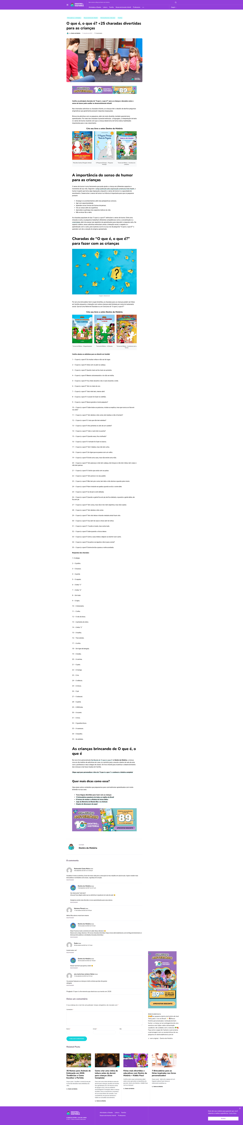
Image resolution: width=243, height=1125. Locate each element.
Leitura (117, 1112)
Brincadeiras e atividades (74, 18)
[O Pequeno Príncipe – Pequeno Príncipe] (104, 145)
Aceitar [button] (223, 1118)
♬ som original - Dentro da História (160, 1038)
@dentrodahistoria (154, 1014)
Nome (68, 1029)
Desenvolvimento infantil (90, 18)
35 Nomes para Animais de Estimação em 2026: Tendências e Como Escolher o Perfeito (78, 1074)
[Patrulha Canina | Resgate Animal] (82, 145)
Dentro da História (88, 848)
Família (120, 18)
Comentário (69, 1009)
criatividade (76, 222)
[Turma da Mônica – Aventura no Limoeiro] (126, 145)
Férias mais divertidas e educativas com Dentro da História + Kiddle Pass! (135, 1073)
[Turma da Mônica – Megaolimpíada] (82, 329)
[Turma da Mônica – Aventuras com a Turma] (126, 329)
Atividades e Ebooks (106, 1112)
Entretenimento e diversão (108, 18)
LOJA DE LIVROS (82, 1117)
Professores (122, 1115)
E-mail (95, 1029)
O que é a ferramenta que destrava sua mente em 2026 (92, 991)
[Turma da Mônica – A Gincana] (104, 329)
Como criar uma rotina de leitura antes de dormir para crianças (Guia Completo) (106, 1074)
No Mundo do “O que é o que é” (101, 760)
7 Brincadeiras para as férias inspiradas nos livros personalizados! (164, 1073)
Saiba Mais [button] (232, 1113)
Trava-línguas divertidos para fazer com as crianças (93, 795)
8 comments (99, 33)
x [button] (240, 1108)
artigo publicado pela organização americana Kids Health (115, 189)
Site (121, 1029)
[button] (67, 5)
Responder (70, 880)
